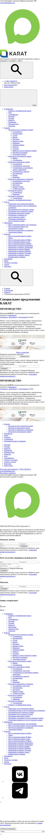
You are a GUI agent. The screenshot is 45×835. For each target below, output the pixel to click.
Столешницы (17, 636)
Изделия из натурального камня (19, 432)
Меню (34, 105)
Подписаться (25, 356)
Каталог (7, 424)
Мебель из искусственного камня (24, 655)
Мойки (15, 663)
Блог (6, 456)
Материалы (8, 722)
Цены (6, 435)
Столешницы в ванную (21, 676)
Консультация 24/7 (10, 85)
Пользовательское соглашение (15, 441)
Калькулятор (8, 87)
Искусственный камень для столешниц (22, 724)
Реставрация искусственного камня (21, 712)
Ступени (16, 653)
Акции (6, 762)
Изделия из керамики (16, 701)
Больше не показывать (8, 829)
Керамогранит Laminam (16, 754)
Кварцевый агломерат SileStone (19, 748)
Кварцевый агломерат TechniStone (20, 745)
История (7, 445)
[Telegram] (20, 798)
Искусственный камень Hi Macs (19, 737)
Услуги (6, 707)
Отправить (4, 368)
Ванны (15, 642)
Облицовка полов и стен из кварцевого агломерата (26, 710)
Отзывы (7, 447)
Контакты (7, 464)
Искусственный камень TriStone (19, 741)
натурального (23, 317)
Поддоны (16, 644)
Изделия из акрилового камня (19, 428)
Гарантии (7, 454)
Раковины (16, 648)
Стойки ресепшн (19, 693)
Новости (7, 448)
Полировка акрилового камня (19, 716)
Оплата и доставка (10, 460)
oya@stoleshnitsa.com (7, 471)
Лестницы (16, 690)
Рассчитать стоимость (8, 473)
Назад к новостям (22, 352)
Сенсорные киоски (19, 659)
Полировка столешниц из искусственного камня (25, 718)
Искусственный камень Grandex (19, 733)
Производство (9, 452)
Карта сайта (8, 466)
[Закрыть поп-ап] (1, 554)
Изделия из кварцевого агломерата (20, 430)
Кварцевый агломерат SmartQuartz (20, 743)
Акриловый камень (15, 729)
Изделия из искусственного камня (20, 426)
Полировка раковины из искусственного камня (25, 720)
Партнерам (8, 450)
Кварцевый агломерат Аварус (19, 752)
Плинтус (16, 652)
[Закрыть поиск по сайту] (1, 834)
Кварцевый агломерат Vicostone (19, 750)
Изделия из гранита (15, 695)
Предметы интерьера (20, 657)
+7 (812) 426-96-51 (10, 81)
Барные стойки (18, 646)
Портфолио (8, 433)
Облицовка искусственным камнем (21, 709)
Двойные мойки (18, 650)
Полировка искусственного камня (20, 714)
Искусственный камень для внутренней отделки (25, 726)
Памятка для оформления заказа (19, 615)
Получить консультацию (8, 469)
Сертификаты (9, 458)
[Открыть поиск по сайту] (16, 70)
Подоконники (17, 638)
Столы (15, 640)
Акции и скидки (10, 462)
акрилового (13, 317)
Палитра (7, 731)
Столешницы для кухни (21, 671)
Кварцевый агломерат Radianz (19, 746)
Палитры (7, 437)
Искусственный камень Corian (19, 739)
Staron (10, 735)
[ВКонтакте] (20, 781)
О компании (8, 439)
